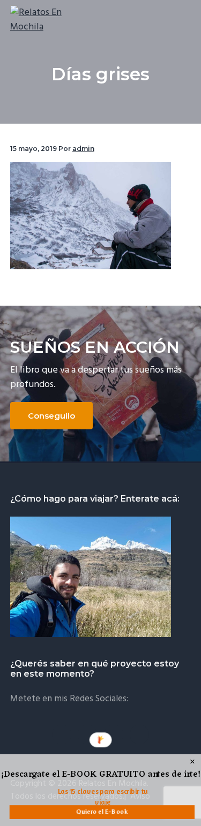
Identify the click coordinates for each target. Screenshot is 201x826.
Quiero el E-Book (102, 811)
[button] (101, 775)
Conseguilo (51, 416)
